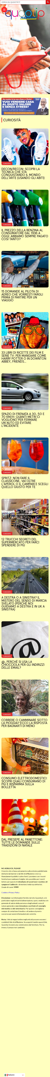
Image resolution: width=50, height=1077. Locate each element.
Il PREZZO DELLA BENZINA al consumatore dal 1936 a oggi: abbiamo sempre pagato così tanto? (24, 234)
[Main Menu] (4, 9)
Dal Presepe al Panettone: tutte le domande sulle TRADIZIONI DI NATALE (22, 842)
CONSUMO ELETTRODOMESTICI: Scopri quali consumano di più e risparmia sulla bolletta (24, 782)
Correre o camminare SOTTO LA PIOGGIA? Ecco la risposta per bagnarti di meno (24, 723)
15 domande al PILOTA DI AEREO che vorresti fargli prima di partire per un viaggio (22, 295)
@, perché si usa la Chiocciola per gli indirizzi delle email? (22, 665)
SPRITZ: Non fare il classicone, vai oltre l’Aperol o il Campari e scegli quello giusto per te (24, 482)
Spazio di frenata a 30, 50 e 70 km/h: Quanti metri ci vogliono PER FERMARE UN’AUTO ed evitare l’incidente (22, 420)
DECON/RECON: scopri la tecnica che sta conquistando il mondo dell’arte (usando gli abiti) (22, 173)
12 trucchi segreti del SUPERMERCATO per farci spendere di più (20, 542)
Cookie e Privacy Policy (10, 892)
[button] (48, 2)
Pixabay (42, 89)
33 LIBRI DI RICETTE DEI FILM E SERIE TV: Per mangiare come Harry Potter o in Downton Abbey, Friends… (23, 357)
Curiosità (7, 163)
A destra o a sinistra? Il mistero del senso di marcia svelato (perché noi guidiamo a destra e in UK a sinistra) (24, 603)
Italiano (11, 1075)
